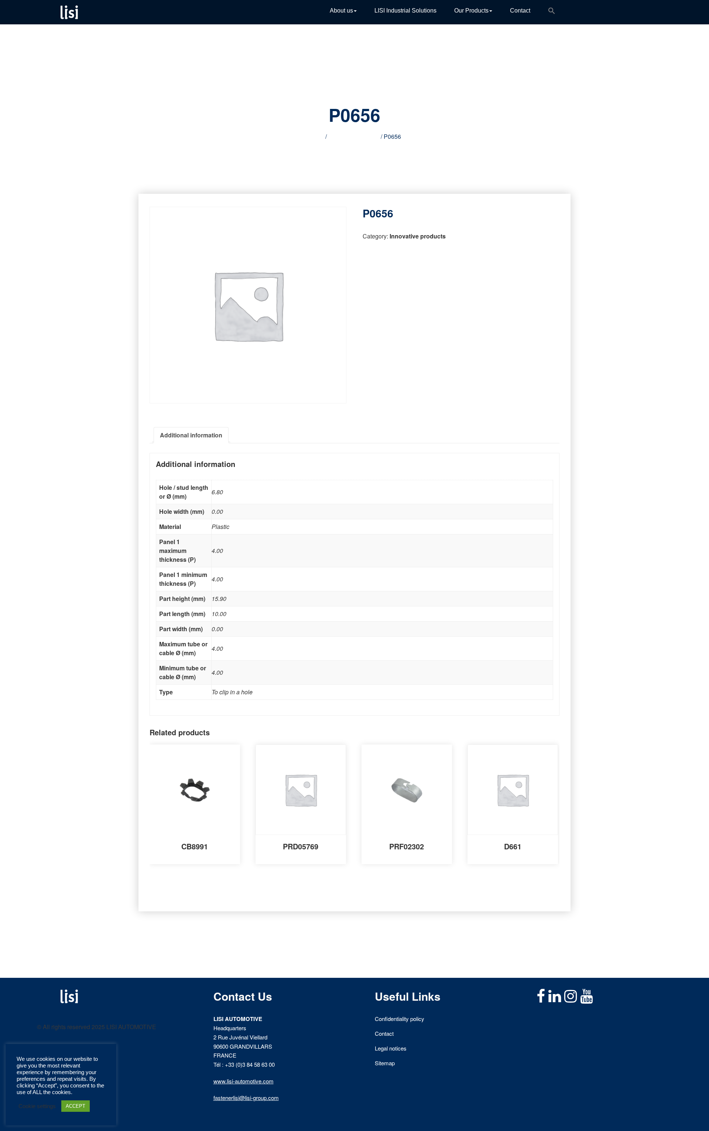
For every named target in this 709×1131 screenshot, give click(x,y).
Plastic (220, 526)
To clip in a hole (232, 692)
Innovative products (353, 136)
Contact (520, 10)
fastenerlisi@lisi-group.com (246, 1097)
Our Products (471, 10)
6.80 (217, 492)
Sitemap (385, 1063)
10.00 (219, 613)
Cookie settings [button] (37, 1106)
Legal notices (391, 1048)
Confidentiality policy (399, 1018)
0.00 (217, 511)
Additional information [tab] (191, 435)
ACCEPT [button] (75, 1106)
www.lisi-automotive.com (243, 1081)
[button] (551, 12)
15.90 (219, 598)
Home (316, 136)
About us (341, 10)
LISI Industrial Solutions (405, 10)
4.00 (217, 550)
